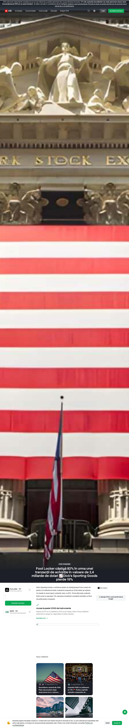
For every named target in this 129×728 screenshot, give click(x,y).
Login (103, 11)
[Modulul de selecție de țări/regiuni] (94, 11)
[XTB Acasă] (8, 11)
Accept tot (117, 723)
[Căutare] (89, 11)
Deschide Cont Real (116, 11)
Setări (108, 723)
